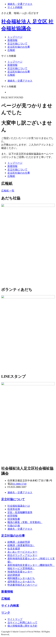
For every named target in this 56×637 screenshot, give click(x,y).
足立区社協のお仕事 (18, 46)
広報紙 (11, 50)
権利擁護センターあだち (21, 578)
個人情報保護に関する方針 (22, 625)
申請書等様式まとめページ (22, 585)
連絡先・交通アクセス (19, 4)
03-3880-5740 (19, 483)
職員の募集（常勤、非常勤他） (24, 522)
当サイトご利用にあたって (22, 622)
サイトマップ (14, 619)
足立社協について (17, 43)
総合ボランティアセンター (22, 555)
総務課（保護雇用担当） (21, 545)
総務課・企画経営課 (18, 542)
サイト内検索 (14, 7)
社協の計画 (13, 525)
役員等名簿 (13, 509)
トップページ (14, 37)
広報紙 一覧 (7, 190)
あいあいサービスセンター (22, 552)
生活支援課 (13, 548)
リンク (5, 612)
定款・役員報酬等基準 (19, 512)
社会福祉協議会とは (18, 505)
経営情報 (12, 515)
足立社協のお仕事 (13, 535)
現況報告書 (13, 519)
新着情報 (12, 40)
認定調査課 (13, 575)
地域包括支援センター (19, 571)
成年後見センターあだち (21, 581)
